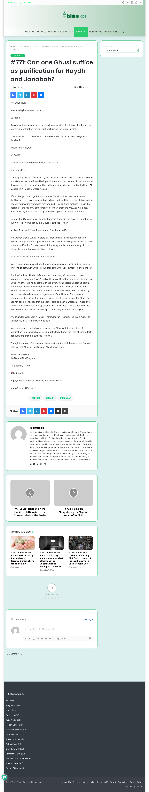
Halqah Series (65, 32)
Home (15, 46)
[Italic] (30, 638)
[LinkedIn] (27, 95)
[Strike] (38, 638)
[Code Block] (54, 638)
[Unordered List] (46, 638)
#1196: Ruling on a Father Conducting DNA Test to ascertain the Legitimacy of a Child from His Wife (80, 558)
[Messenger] (41, 95)
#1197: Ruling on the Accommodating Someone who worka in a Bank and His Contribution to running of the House (51, 559)
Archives (109, 46)
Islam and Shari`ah (14, 729)
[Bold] (25, 638)
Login (90, 619)
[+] (66, 638)
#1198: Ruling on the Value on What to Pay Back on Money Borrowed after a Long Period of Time (22, 558)
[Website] (31, 464)
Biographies (11, 705)
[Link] (58, 638)
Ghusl (36, 397)
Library (52, 32)
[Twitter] (20, 95)
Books (8, 710)
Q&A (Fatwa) (81, 32)
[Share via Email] (58, 411)
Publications (11, 744)
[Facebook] (13, 95)
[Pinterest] (34, 95)
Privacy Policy (112, 32)
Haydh (50, 397)
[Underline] (34, 638)
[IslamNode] (74, 14)
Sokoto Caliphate (13, 763)
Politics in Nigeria (14, 739)
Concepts (10, 715)
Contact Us (95, 32)
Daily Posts (11, 720)
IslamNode (37, 428)
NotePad (10, 734)
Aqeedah (10, 701)
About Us (30, 32)
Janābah (66, 397)
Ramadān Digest (13, 754)
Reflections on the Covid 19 (18, 758)
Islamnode (38, 782)
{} (62, 638)
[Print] (65, 411)
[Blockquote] (50, 638)
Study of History (13, 768)
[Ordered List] (42, 638)
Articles (41, 32)
